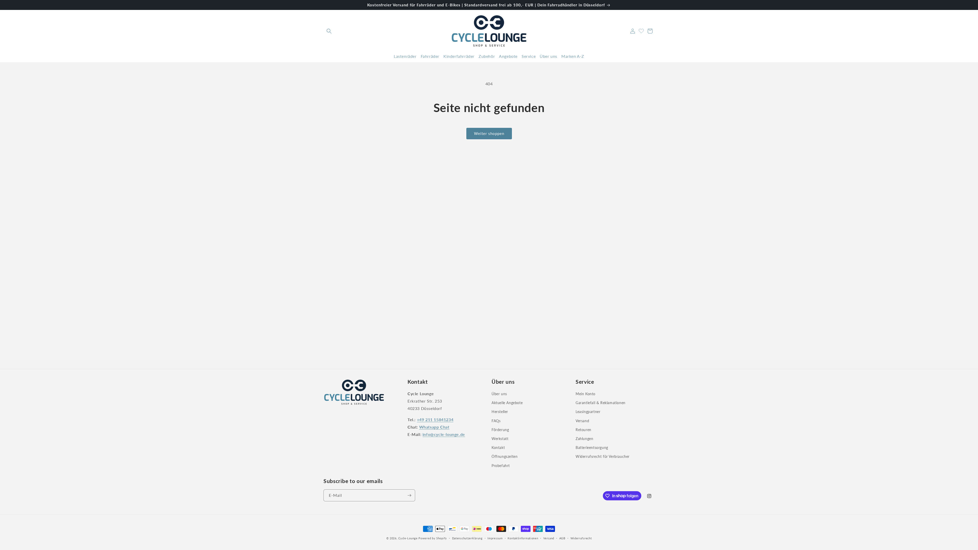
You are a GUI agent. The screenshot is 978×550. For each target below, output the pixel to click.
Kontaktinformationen (523, 538)
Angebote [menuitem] (508, 56)
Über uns (499, 394)
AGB (562, 538)
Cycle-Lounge (407, 538)
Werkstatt (500, 438)
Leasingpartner (588, 411)
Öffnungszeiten (505, 456)
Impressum (494, 538)
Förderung (500, 430)
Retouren (583, 430)
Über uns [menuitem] (548, 56)
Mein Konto (585, 394)
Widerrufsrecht (581, 538)
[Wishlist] (641, 30)
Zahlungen (584, 438)
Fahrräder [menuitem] (430, 56)
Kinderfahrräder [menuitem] (458, 56)
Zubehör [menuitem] (487, 56)
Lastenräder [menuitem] (405, 56)
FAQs (496, 420)
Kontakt (498, 447)
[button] (329, 31)
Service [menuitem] (529, 56)
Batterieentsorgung (592, 447)
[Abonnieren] (409, 495)
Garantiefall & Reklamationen (601, 403)
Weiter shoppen (489, 133)
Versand (582, 420)
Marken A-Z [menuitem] (572, 56)
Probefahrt (501, 465)
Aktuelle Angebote (507, 403)
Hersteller (500, 411)
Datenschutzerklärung (467, 538)
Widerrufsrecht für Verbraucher (603, 456)
